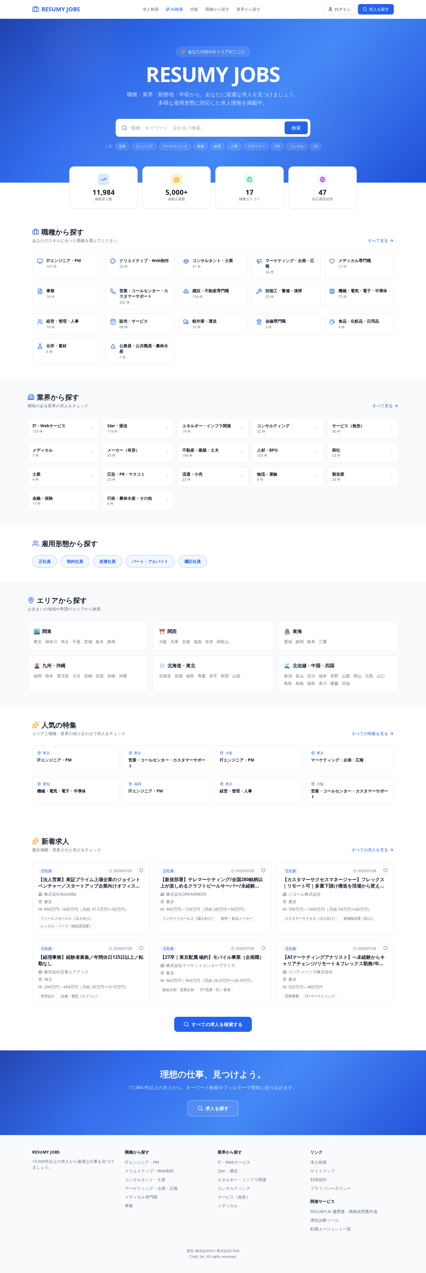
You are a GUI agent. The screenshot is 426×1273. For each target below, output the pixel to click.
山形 (236, 676)
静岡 (300, 641)
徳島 (311, 683)
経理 (217, 146)
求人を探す (217, 1108)
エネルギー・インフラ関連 (242, 1179)
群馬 (111, 641)
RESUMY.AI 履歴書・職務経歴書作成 (343, 1211)
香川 (323, 683)
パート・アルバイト (150, 561)
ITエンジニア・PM (142, 1162)
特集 (194, 9)
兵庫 (174, 641)
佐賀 (100, 676)
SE (316, 146)
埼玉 (65, 641)
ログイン (342, 9)
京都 (186, 641)
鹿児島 (63, 676)
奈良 (209, 641)
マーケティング (175, 146)
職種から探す (217, 9)
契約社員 (75, 561)
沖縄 (123, 676)
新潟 (288, 676)
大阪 (163, 641)
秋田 (225, 676)
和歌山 (223, 641)
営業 (122, 146)
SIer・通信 (228, 1171)
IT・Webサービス (234, 1162)
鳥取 (288, 683)
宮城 (178, 676)
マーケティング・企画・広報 (151, 1188)
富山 (300, 676)
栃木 (100, 641)
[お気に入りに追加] (141, 870)
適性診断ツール (324, 1220)
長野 (334, 676)
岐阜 (311, 641)
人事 (234, 146)
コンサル (297, 146)
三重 (323, 641)
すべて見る (378, 240)
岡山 (358, 676)
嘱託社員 (193, 561)
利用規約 (318, 1179)
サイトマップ (322, 1171)
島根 (300, 683)
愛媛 (334, 683)
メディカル (228, 1205)
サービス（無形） (234, 1197)
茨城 (88, 641)
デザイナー (256, 146)
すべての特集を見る (370, 733)
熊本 (49, 676)
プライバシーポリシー (330, 1188)
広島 (369, 676)
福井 (323, 676)
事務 (200, 146)
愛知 (288, 641)
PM (277, 146)
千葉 (76, 641)
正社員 (45, 561)
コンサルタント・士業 (145, 1179)
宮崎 (88, 676)
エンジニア (144, 146)
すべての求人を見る (370, 849)
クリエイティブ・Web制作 (149, 1171)
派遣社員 (107, 561)
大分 (76, 676)
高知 (346, 683)
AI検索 (177, 9)
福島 (190, 676)
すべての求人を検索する (217, 1024)
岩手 (213, 676)
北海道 (165, 676)
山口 (381, 676)
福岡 (38, 676)
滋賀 (198, 641)
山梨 (346, 676)
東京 (38, 641)
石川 (311, 676)
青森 (202, 676)
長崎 (111, 676)
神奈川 (51, 641)
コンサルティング (234, 1188)
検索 (296, 128)
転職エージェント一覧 (330, 1229)
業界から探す (248, 9)
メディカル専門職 (141, 1197)
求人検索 (151, 9)
